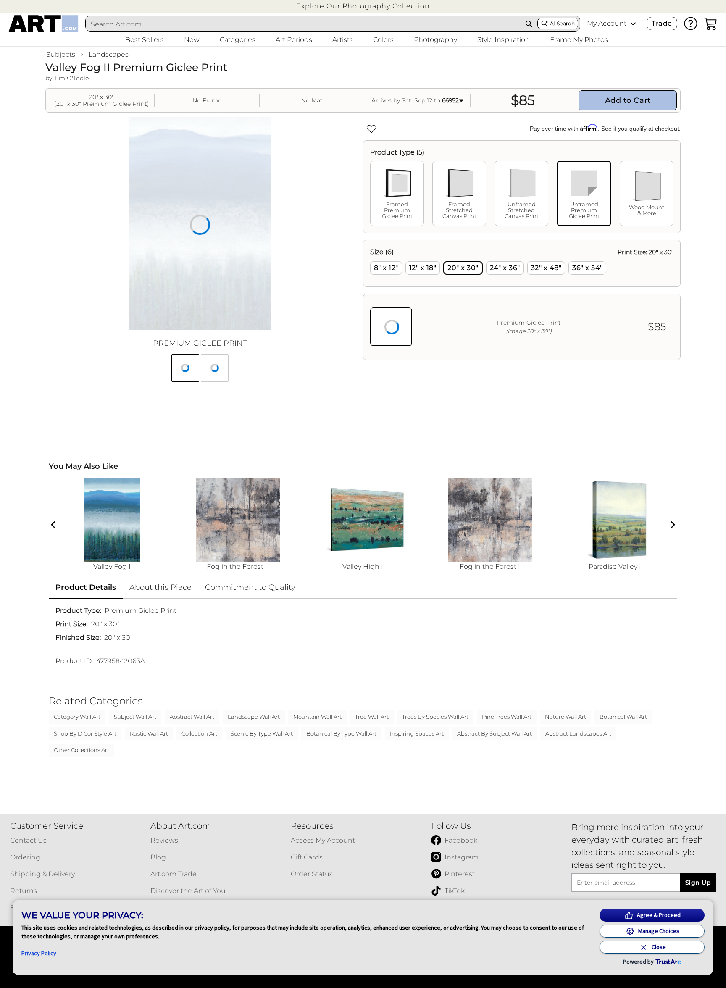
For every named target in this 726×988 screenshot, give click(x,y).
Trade (662, 23)
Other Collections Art (81, 749)
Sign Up (698, 882)
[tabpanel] (522, 300)
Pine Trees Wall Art (506, 716)
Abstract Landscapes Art (578, 733)
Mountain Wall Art (317, 716)
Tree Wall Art (372, 716)
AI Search (562, 23)
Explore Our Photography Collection (363, 6)
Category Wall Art (77, 716)
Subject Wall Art (135, 716)
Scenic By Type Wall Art (262, 733)
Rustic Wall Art (149, 733)
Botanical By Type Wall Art (341, 733)
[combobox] (303, 24)
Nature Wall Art (565, 716)
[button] (363, 6)
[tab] (397, 193)
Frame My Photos (579, 40)
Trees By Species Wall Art (435, 716)
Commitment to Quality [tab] (250, 587)
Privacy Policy (38, 953)
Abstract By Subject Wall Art (494, 733)
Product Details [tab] (85, 587)
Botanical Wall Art (623, 716)
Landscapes (109, 54)
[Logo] (43, 23)
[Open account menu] (633, 23)
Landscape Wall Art (254, 716)
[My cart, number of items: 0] (711, 23)
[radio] (386, 268)
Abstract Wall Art (192, 716)
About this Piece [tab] (160, 587)
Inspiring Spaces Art (417, 733)
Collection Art (199, 733)
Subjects (60, 54)
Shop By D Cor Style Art (85, 733)
